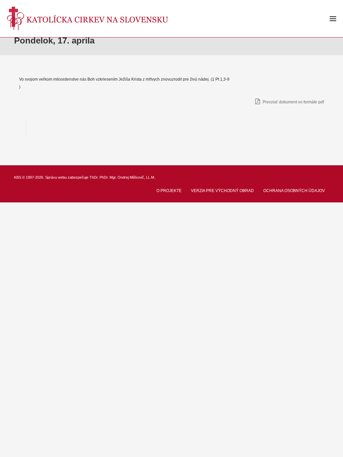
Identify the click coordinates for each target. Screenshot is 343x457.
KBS (17, 177)
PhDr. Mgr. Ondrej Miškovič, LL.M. (127, 177)
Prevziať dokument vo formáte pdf (293, 102)
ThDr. (93, 177)
